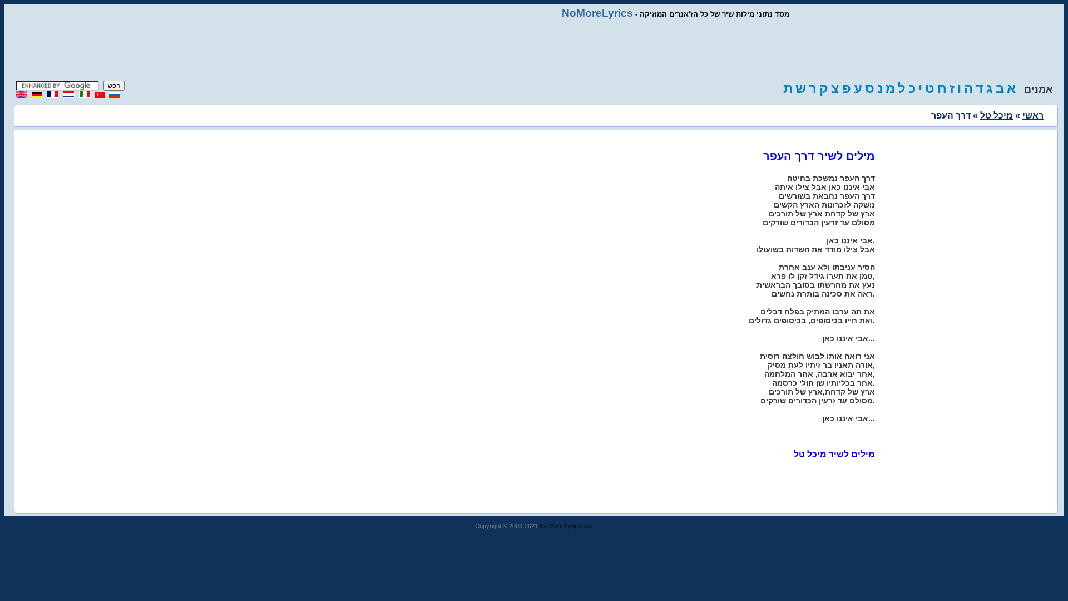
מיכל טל (996, 115)
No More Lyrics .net (566, 526)
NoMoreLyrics (597, 13)
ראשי (1033, 115)
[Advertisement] (534, 50)
